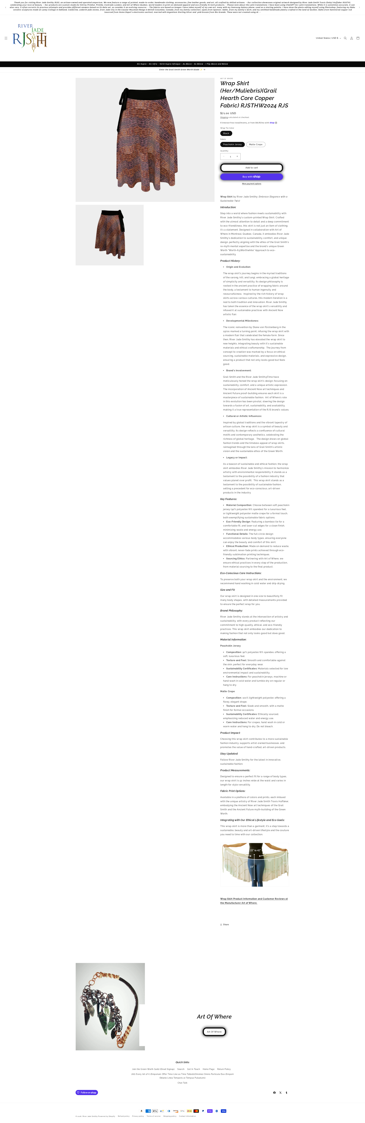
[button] (6, 38)
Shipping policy (170, 1116)
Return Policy (224, 1069)
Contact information (187, 1116)
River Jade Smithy (90, 1116)
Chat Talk (182, 1083)
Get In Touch (193, 1069)
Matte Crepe (255, 144)
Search (180, 1069)
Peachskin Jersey (232, 144)
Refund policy (124, 1116)
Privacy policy (138, 1116)
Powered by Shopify (106, 1116)
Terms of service (154, 1116)
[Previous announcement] (5, 7)
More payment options (251, 184)
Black (226, 133)
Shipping (224, 117)
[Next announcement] (359, 7)
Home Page (208, 1069)
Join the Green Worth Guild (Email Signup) (153, 1069)
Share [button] (226, 924)
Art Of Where (214, 1032)
